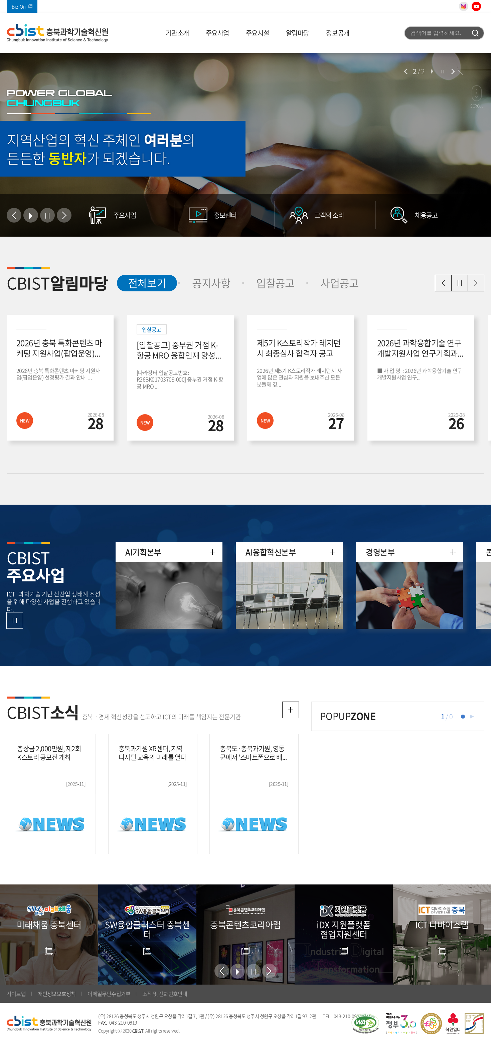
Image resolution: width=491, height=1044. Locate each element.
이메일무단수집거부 (109, 994)
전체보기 (141, 283)
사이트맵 (16, 994)
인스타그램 (463, 6)
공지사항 (211, 283)
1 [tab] (463, 717)
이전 (405, 71)
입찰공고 (275, 283)
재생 (472, 717)
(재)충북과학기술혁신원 (57, 33)
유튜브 (476, 6)
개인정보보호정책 (57, 994)
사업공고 (339, 283)
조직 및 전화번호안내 (164, 994)
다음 (453, 71)
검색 (475, 33)
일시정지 (459, 283)
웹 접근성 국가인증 (365, 1023)
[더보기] (290, 710)
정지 (442, 71)
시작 (432, 71)
